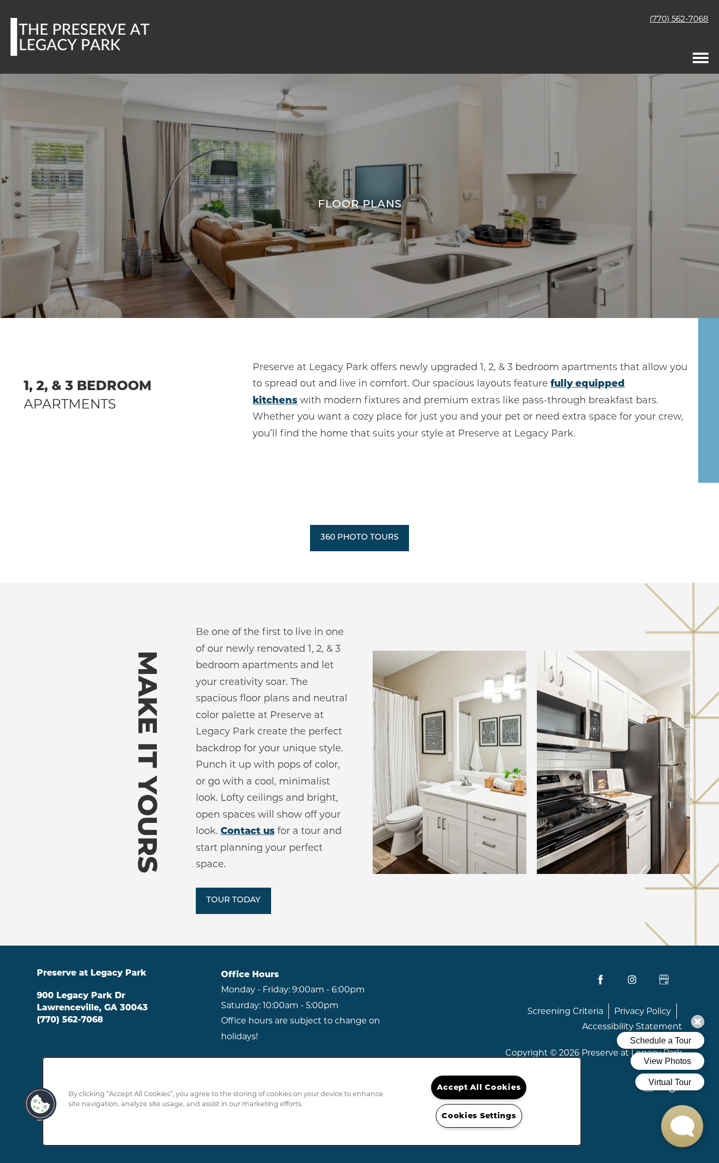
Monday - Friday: (255, 990)
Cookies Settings (479, 1115)
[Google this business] (664, 980)
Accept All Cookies (479, 1087)
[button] (359, 538)
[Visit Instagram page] (632, 980)
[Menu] (700, 55)
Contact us (248, 831)
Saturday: (241, 1005)
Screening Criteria (565, 1011)
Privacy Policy (642, 1011)
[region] (312, 1101)
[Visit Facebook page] (600, 980)
